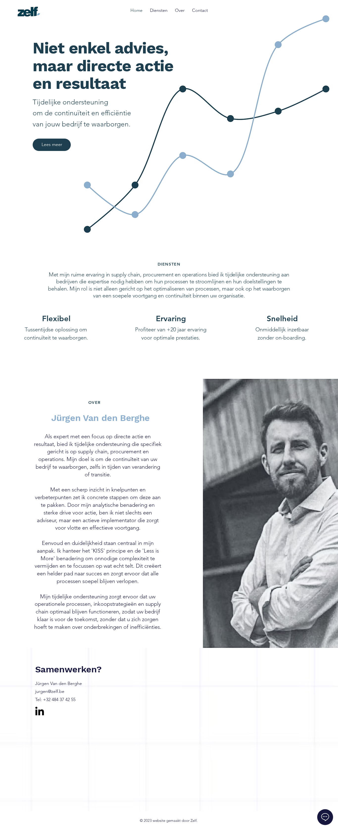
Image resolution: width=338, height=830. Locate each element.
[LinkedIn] (39, 711)
